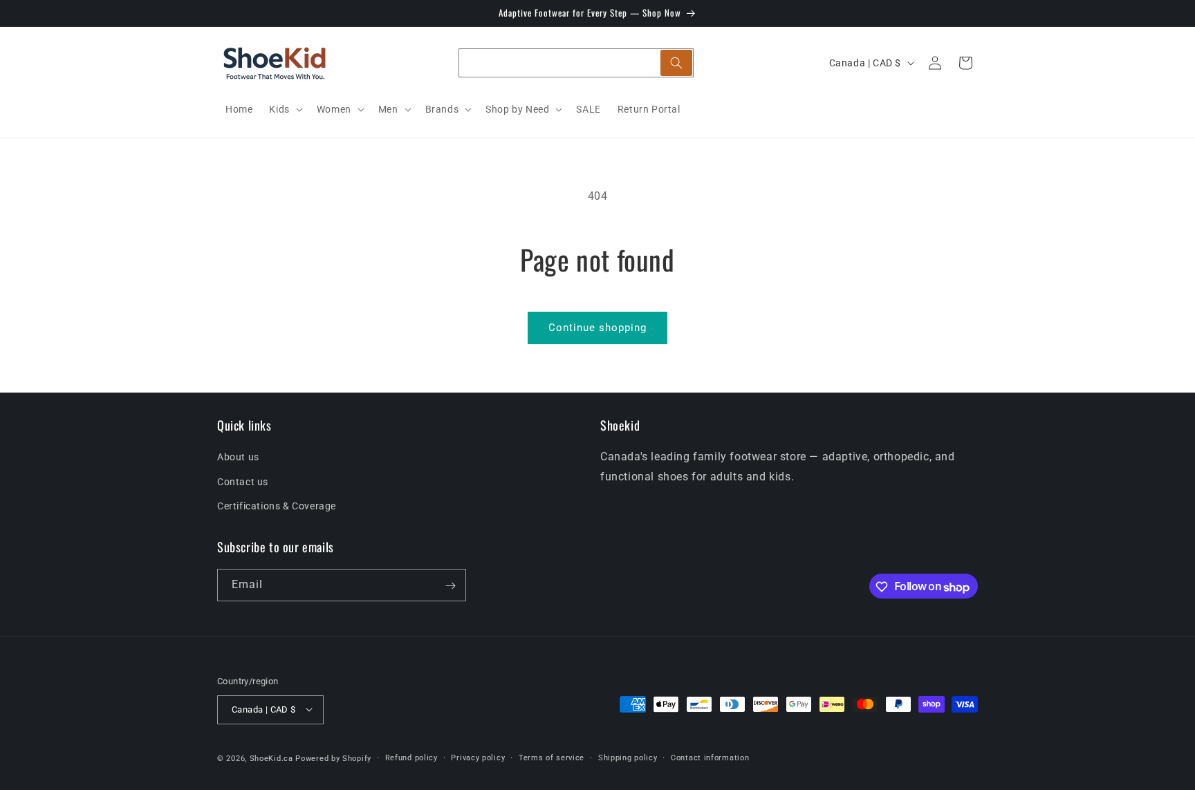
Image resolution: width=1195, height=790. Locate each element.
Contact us (242, 481)
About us (238, 457)
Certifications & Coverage (276, 505)
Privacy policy (478, 757)
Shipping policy (628, 757)
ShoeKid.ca (271, 757)
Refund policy (411, 757)
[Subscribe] (450, 586)
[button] (284, 109)
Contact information (710, 757)
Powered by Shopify (333, 757)
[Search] (676, 63)
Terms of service (551, 757)
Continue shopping (597, 327)
